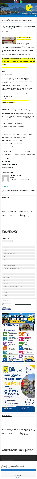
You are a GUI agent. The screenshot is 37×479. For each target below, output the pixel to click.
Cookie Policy (18, 477)
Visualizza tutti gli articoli (24, 179)
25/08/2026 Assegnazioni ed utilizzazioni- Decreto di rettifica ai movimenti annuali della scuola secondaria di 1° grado (26, 449)
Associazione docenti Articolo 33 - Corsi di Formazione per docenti (13, 286)
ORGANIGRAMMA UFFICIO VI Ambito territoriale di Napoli (11, 268)
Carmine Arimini (4, 215)
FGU (29, 12)
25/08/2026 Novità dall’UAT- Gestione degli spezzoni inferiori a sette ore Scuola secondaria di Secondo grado (10, 231)
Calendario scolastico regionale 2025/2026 (9, 265)
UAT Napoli (5, 250)
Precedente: (10, 191)
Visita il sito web (14, 179)
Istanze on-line (6, 280)
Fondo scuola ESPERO (7, 292)
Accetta (18, 470)
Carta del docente (6, 277)
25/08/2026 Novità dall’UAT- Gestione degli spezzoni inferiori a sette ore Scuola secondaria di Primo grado (10, 213)
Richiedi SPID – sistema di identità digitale (9, 274)
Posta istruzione (6, 283)
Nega (18, 472)
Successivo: (27, 190)
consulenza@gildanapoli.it (7, 158)
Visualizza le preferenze (18, 475)
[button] (35, 461)
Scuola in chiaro (6, 295)
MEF (4, 259)
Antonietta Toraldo (5, 30)
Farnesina (5, 289)
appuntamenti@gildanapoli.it (9, 47)
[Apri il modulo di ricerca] (35, 16)
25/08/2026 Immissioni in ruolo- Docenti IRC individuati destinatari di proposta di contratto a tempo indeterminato (27, 213)
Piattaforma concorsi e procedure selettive (9, 253)
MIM (4, 256)
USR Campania (6, 247)
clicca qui (18, 105)
